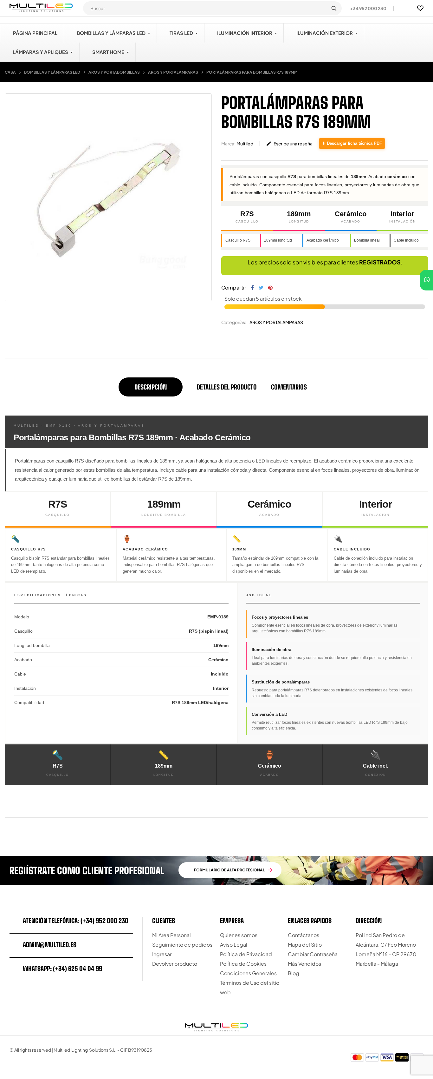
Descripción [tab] (150, 387)
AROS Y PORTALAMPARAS (276, 322)
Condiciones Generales (248, 973)
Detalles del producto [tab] (227, 387)
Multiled (244, 143)
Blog (293, 973)
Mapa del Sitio (305, 944)
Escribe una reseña (289, 143)
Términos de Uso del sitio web (249, 987)
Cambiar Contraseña (313, 954)
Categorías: (233, 322)
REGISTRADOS (380, 262)
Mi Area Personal (171, 935)
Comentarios (289, 387)
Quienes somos (238, 935)
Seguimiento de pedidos (182, 944)
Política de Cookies (243, 963)
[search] (334, 8)
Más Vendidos (304, 963)
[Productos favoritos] (420, 8)
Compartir (252, 287)
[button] (365, 8)
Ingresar (161, 954)
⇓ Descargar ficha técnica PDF (352, 143)
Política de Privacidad (246, 954)
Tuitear (261, 287)
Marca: (228, 143)
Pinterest (270, 287)
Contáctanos (303, 935)
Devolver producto (174, 963)
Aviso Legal (233, 944)
